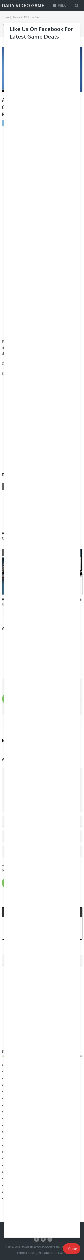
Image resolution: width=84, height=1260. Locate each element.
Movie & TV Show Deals (27, 17)
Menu (62, 5)
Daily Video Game (23, 5)
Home (5, 17)
